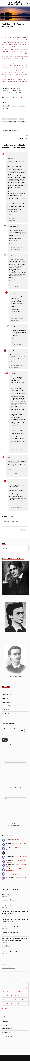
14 (7, 995)
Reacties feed (7, 1032)
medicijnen (12, 121)
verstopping (21, 121)
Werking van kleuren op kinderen (12, 952)
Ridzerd (17, 32)
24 (19, 999)
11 (22, 991)
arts (4, 118)
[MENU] (3, 4)
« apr (3, 1008)
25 (22, 999)
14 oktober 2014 (17, 97)
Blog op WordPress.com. (15, 1057)
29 (11, 1003)
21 (7, 999)
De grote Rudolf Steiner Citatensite (15, 3)
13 (3, 995)
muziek (5, 706)
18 (22, 995)
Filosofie (5, 698)
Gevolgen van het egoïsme (10, 932)
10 (19, 991)
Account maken (7, 1021)
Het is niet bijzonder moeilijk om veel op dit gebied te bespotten (15, 912)
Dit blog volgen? (8, 723)
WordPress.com (8, 1036)
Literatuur (6, 702)
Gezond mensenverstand (21, 856)
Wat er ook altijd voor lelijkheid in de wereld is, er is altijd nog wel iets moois (15, 939)
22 (11, 999)
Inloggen (5, 1025)
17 (19, 995)
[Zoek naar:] (15, 548)
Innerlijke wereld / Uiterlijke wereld (12, 927)
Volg (4, 740)
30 (15, 1003)
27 (3, 1003)
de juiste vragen (12, 118)
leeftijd (5, 121)
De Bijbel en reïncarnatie (9, 906)
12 (26, 991)
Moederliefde (6, 946)
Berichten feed (7, 1028)
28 (7, 1003)
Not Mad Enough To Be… (12, 852)
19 (26, 995)
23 (15, 999)
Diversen (6, 694)
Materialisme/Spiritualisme (13, 874)
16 (15, 995)
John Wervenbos (14, 226)
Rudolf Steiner (7, 713)
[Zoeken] (26, 4)
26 (26, 999)
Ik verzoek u (5, 894)
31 (19, 1003)
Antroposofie (7, 691)
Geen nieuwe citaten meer (9, 900)
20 (3, 999)
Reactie (23, 529)
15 (11, 995)
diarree (21, 118)
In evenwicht (23, 237)
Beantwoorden (13, 220)
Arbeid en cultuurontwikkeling (12, 839)
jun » (6, 1008)
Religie (5, 709)
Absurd (22, 852)
